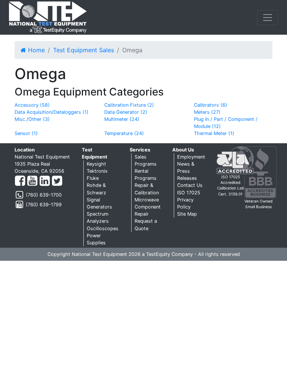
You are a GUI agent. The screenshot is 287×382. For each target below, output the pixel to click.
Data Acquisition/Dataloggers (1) (52, 112)
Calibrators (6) (210, 105)
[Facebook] (20, 181)
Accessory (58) (32, 105)
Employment (191, 157)
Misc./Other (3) (32, 119)
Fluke (93, 178)
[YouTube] (32, 181)
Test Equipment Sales (83, 50)
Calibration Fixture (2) (129, 105)
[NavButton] (267, 17)
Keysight (96, 164)
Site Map (187, 214)
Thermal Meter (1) (214, 133)
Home (35, 50)
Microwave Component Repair (148, 207)
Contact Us (190, 185)
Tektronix (97, 171)
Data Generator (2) (125, 112)
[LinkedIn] (44, 181)
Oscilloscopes (102, 228)
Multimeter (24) (121, 119)
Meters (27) (207, 112)
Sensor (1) (26, 133)
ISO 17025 (188, 192)
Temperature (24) (124, 133)
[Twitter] (57, 181)
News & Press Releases (187, 171)
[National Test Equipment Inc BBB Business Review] (260, 172)
